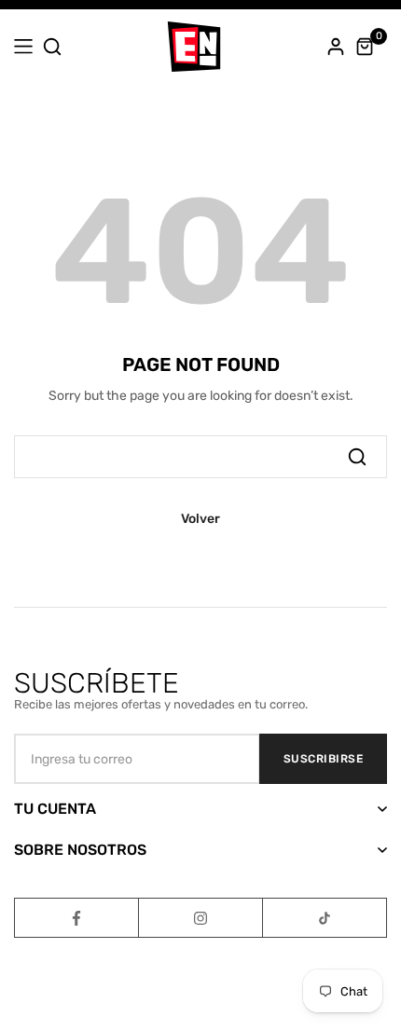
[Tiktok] (324, 918)
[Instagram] (200, 918)
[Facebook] (76, 918)
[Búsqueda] (357, 456)
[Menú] (23, 46)
